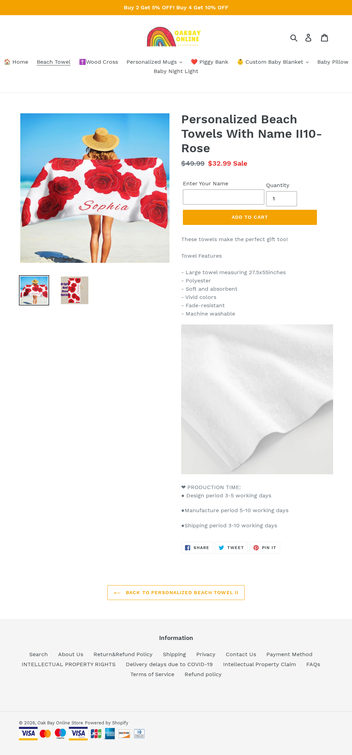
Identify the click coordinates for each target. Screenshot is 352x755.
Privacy (206, 654)
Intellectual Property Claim (259, 664)
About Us (70, 654)
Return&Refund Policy (123, 654)
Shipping (174, 654)
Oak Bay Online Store (60, 722)
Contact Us (241, 654)
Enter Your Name (205, 183)
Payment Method (289, 654)
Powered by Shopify (106, 722)
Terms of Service (152, 674)
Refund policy (203, 674)
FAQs (313, 664)
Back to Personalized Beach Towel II (181, 592)
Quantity (277, 185)
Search (38, 654)
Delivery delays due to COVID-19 (169, 664)
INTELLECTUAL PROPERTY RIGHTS (69, 664)
